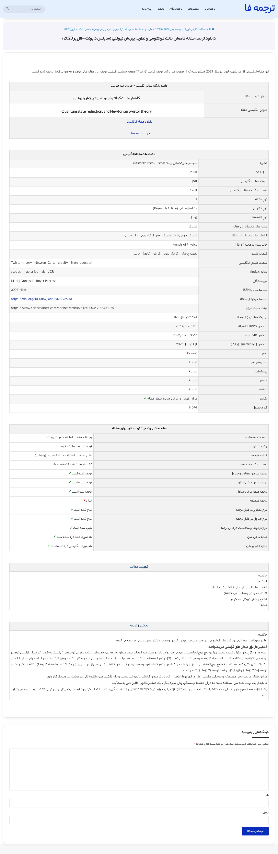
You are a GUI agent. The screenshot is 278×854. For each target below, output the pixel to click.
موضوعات (193, 9)
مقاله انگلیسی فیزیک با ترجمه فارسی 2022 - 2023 (181, 29)
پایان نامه (146, 9)
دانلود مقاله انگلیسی (139, 122)
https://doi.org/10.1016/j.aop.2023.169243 (41, 299)
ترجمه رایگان (176, 9)
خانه (209, 29)
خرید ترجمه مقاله (139, 133)
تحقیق (160, 9)
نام (267, 796)
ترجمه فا (211, 9)
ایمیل (266, 813)
